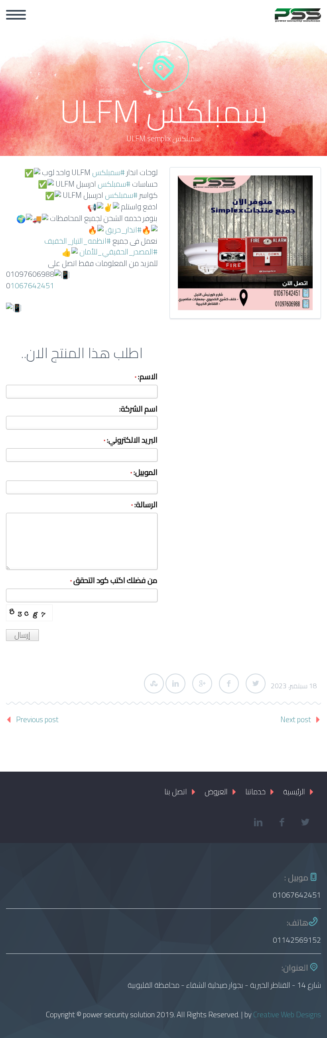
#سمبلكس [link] (108, 172)
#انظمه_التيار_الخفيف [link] (77, 241)
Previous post (37, 719)
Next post (295, 719)
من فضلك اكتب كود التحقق (114, 581)
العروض (216, 791)
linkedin (258, 822)
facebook (282, 822)
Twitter (256, 683)
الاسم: (146, 377)
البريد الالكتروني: (131, 441)
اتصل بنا (175, 791)
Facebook (229, 683)
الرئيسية (294, 791)
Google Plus (202, 683)
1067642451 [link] (32, 285)
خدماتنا (255, 791)
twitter (305, 822)
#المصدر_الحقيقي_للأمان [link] (118, 251)
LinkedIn (175, 683)
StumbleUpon (154, 683)
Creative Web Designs (287, 1014)
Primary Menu (16, 15)
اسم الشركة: (138, 410)
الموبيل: (144, 473)
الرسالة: (144, 505)
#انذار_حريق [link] (123, 230)
